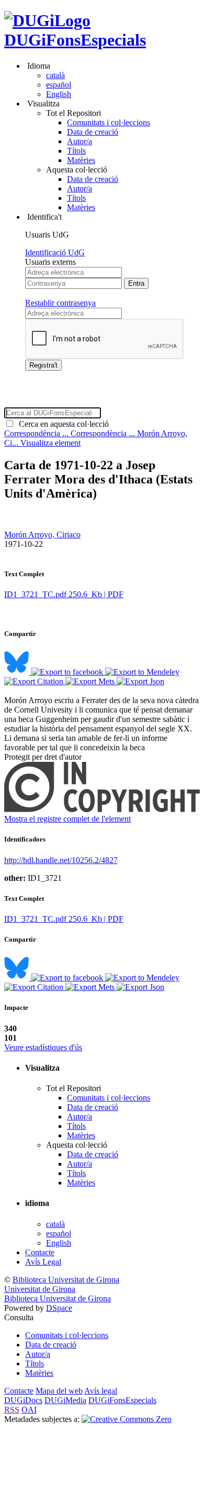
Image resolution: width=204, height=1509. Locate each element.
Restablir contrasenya (60, 302)
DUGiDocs (23, 1400)
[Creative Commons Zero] (127, 1419)
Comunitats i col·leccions (108, 122)
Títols (76, 150)
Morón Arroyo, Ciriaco (42, 534)
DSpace (59, 1307)
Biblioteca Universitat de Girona (66, 1279)
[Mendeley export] (142, 671)
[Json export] (140, 681)
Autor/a (79, 141)
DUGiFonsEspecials (75, 39)
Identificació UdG (55, 252)
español (58, 84)
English (58, 94)
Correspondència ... (37, 433)
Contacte (39, 1252)
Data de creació (92, 131)
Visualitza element (50, 442)
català (55, 75)
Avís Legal (43, 1261)
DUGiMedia (65, 1400)
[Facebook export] (68, 671)
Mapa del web (59, 1390)
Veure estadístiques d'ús (43, 1047)
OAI (29, 1409)
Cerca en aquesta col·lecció (62, 423)
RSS (11, 1409)
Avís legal (100, 1390)
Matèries (81, 160)
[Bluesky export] (17, 671)
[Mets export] (91, 681)
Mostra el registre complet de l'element (67, 818)
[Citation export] (34, 681)
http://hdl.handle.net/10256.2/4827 (61, 860)
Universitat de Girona (39, 1289)
